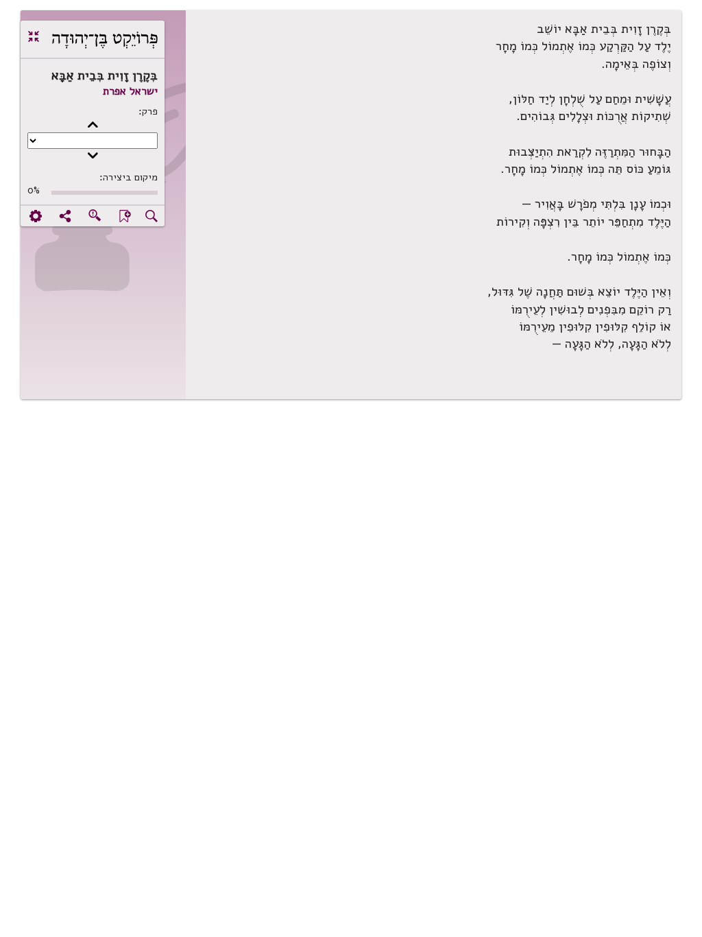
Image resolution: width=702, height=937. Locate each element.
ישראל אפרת (130, 91)
